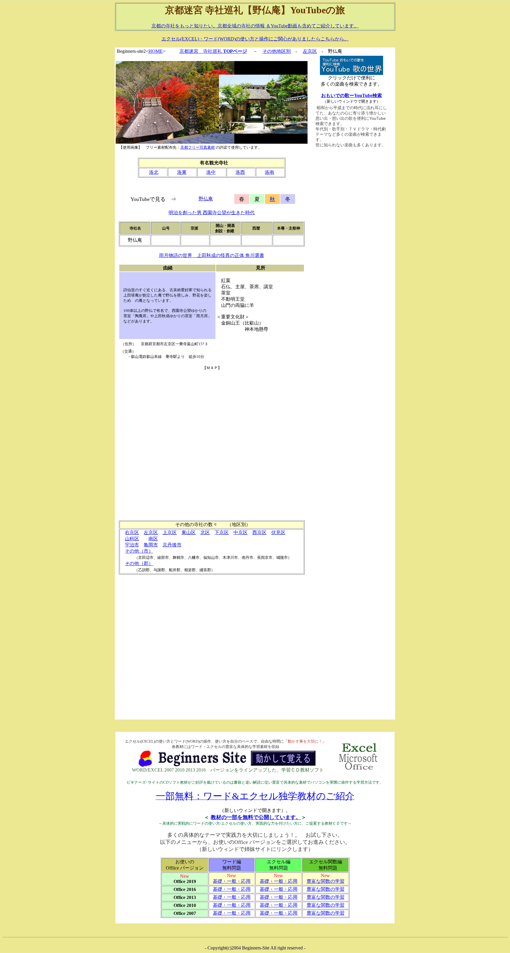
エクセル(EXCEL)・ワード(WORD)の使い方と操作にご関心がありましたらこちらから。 (255, 38)
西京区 (259, 532)
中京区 (240, 532)
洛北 (153, 172)
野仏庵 (206, 198)
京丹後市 (172, 544)
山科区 (132, 538)
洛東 (182, 172)
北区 (205, 532)
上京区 (170, 532)
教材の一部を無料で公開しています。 (256, 817)
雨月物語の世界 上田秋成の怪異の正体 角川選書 (211, 255)
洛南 (269, 172)
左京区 (310, 51)
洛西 (240, 172)
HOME (155, 51)
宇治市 (132, 544)
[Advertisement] (351, 248)
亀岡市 (151, 544)
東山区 (189, 532)
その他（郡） (139, 563)
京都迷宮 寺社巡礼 (213, 51)
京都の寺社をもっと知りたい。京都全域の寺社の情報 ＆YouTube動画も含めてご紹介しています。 (255, 25)
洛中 (211, 172)
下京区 (222, 532)
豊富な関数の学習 (325, 881)
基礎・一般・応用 (232, 881)
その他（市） (139, 551)
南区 (153, 538)
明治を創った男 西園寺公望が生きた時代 (212, 212)
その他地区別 (276, 51)
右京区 (132, 532)
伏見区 (278, 532)
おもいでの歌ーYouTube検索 (351, 95)
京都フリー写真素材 (197, 147)
